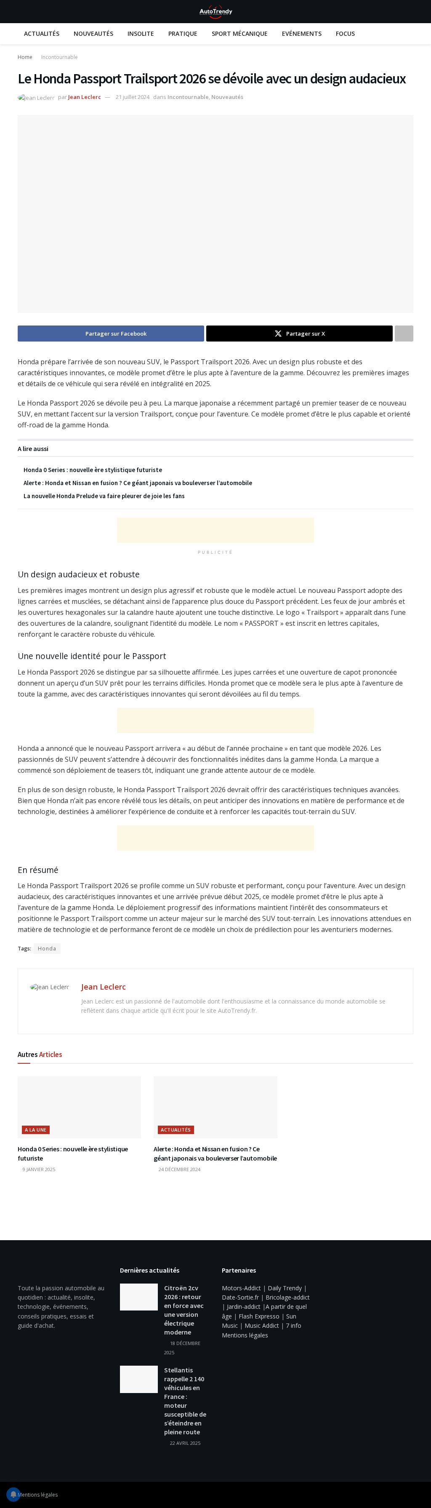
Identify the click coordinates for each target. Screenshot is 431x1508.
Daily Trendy (285, 1288)
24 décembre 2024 (178, 1169)
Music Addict (262, 1325)
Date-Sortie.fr (240, 1297)
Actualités (41, 33)
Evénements (302, 33)
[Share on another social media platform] (404, 334)
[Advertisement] (215, 530)
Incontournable (59, 57)
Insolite (141, 33)
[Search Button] (409, 11)
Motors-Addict (241, 1288)
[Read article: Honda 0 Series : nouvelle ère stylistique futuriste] (79, 1107)
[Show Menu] (21, 11)
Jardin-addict (244, 1306)
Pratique (182, 33)
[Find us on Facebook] (388, 1495)
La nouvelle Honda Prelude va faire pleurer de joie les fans (104, 496)
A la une (36, 1129)
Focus (345, 33)
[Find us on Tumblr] (410, 1495)
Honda (47, 948)
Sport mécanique (240, 33)
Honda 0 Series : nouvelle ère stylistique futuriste (93, 470)
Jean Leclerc (84, 97)
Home (25, 57)
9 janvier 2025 (38, 1169)
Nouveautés (93, 33)
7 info (293, 1325)
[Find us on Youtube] (399, 1495)
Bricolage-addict (288, 1297)
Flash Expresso (259, 1316)
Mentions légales (245, 1335)
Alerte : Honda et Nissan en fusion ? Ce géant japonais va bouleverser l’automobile (138, 483)
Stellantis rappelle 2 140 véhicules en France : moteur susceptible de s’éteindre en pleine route (185, 1401)
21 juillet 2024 (132, 97)
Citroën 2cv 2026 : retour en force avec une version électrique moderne (184, 1310)
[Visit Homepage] (215, 11)
